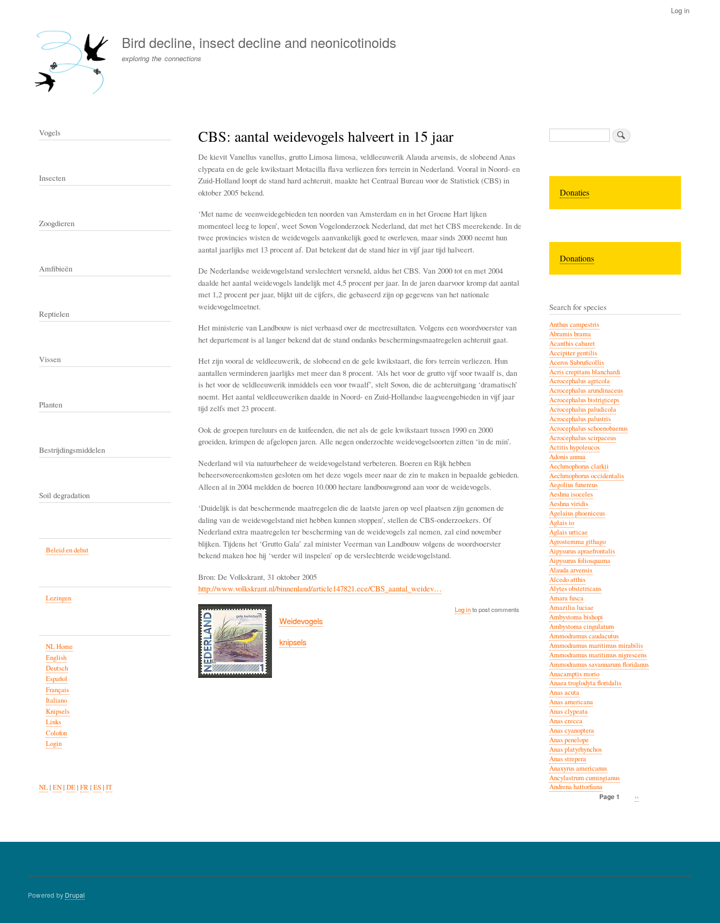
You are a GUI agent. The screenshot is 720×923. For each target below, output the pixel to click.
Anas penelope (569, 739)
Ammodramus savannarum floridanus (599, 664)
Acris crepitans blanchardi (584, 371)
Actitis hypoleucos (574, 447)
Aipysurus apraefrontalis (582, 551)
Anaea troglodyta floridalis (585, 682)
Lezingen (58, 598)
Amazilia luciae (571, 607)
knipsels (292, 641)
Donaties (574, 192)
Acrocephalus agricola (579, 380)
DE (70, 787)
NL (43, 787)
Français (57, 689)
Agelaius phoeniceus (577, 513)
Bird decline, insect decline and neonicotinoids (259, 42)
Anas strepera (567, 758)
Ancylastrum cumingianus (584, 777)
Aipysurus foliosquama (579, 560)
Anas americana (571, 701)
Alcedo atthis (567, 579)
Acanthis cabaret (572, 343)
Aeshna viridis (568, 503)
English (56, 657)
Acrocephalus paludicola (582, 409)
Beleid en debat (67, 550)
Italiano (56, 700)
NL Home (59, 646)
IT (109, 787)
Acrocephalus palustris (580, 418)
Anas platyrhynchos (575, 749)
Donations (577, 258)
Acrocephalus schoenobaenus (588, 428)
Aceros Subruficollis (576, 362)
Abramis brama (570, 333)
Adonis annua (567, 456)
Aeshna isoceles (571, 494)
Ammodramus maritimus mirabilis (596, 645)
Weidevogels (301, 620)
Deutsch (57, 668)
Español (56, 678)
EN (57, 787)
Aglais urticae (568, 532)
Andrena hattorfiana (575, 786)
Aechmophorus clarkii (579, 466)
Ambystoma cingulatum (581, 626)
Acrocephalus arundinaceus (586, 390)
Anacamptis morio (574, 673)
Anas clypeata (568, 711)
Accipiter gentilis (573, 352)
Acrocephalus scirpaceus (582, 437)
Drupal (75, 894)
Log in (680, 10)
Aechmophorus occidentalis (586, 475)
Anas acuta (564, 692)
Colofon (56, 732)
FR (84, 787)
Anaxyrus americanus (578, 768)
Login (54, 743)
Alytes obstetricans (575, 588)
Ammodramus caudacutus (584, 635)
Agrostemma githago (577, 541)
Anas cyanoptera (571, 730)
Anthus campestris (574, 324)
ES (97, 787)
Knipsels (58, 711)
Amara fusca (566, 598)
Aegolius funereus (573, 484)
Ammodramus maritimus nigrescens (598, 654)
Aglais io (561, 522)
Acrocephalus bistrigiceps (584, 399)
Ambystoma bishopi (576, 617)
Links (53, 721)
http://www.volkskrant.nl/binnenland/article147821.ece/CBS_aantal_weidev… (320, 588)
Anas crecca (565, 720)
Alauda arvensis (570, 570)
